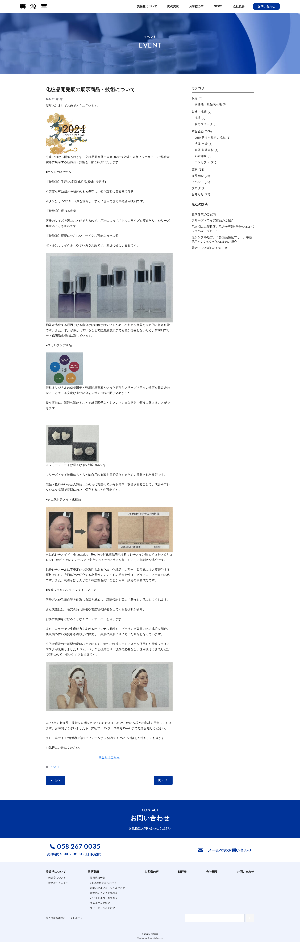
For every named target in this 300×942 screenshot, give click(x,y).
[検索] (250, 918)
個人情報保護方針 (56, 918)
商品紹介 (198, 176)
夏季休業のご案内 (204, 214)
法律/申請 (201, 143)
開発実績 (173, 6)
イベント (55, 767)
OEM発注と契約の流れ (210, 137)
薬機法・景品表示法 (208, 104)
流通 (198, 118)
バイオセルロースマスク (104, 898)
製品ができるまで (58, 882)
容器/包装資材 (204, 150)
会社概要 (239, 6)
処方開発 (201, 156)
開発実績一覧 (97, 877)
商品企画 (198, 131)
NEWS (218, 6)
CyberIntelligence (155, 938)
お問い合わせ (266, 6)
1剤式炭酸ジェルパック (103, 882)
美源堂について (147, 6)
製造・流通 (199, 111)
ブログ (196, 188)
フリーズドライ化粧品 (102, 908)
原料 (195, 169)
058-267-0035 (78, 846)
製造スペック (204, 124)
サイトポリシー (76, 918)
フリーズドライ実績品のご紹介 (213, 220)
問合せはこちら (109, 757)
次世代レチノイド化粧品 (104, 892)
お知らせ (198, 194)
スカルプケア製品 (100, 903)
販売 (195, 98)
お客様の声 (196, 6)
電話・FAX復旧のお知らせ (210, 248)
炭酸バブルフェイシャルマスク (107, 887)
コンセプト (202, 162)
